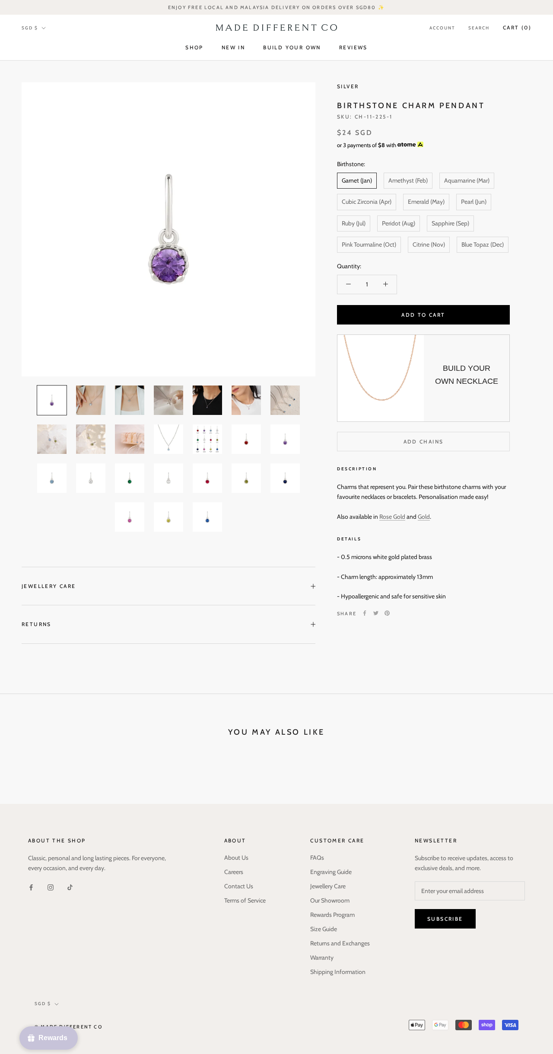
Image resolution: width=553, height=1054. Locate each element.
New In (233, 48)
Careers (233, 872)
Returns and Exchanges (340, 943)
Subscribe (445, 919)
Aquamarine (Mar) (466, 180)
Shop (194, 48)
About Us (236, 857)
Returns (36, 624)
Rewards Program (332, 915)
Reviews (353, 48)
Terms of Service (245, 900)
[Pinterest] (387, 613)
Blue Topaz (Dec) (482, 244)
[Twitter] (375, 613)
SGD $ (30, 28)
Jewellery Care (49, 586)
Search (478, 28)
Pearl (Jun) (473, 202)
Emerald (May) (426, 202)
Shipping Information (337, 972)
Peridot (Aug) (398, 223)
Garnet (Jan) (357, 180)
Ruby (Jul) (353, 223)
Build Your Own (292, 48)
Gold (424, 516)
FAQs (317, 857)
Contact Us (238, 886)
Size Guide (323, 929)
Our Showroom (330, 900)
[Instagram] (51, 887)
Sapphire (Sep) (450, 223)
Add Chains (424, 441)
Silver (348, 86)
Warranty (322, 957)
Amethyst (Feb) (408, 180)
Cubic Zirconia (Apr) (366, 202)
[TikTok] (70, 887)
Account (442, 28)
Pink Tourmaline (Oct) (369, 244)
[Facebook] (364, 613)
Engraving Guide (331, 872)
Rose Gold (392, 516)
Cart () (517, 27)
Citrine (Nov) (429, 244)
